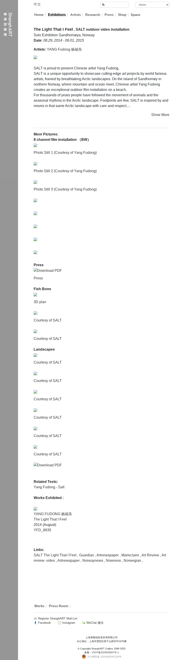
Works (39, 606)
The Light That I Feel (50, 519)
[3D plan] (35, 294)
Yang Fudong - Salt (49, 487)
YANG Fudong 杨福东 (64, 49)
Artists (75, 15)
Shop (122, 15)
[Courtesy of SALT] (35, 313)
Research (92, 15)
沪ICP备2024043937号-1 (105, 652)
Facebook (44, 622)
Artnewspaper (108, 555)
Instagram (68, 622)
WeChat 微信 (94, 622)
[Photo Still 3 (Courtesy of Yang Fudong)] (35, 182)
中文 (37, 4)
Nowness (114, 560)
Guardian (87, 555)
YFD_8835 (42, 530)
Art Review (151, 555)
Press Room (58, 606)
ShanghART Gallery (102, 648)
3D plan (40, 302)
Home (39, 15)
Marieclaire (130, 555)
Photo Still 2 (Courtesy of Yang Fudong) (65, 171)
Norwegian (133, 560)
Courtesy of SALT (48, 320)
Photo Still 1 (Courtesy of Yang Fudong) (65, 152)
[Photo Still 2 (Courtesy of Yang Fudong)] (35, 163)
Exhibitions (57, 15)
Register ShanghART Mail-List (57, 618)
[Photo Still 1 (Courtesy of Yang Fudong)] (35, 145)
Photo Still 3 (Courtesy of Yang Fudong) (65, 189)
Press (109, 15)
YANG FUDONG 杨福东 (53, 514)
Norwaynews (93, 560)
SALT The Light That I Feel (55, 555)
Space (135, 15)
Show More (160, 115)
